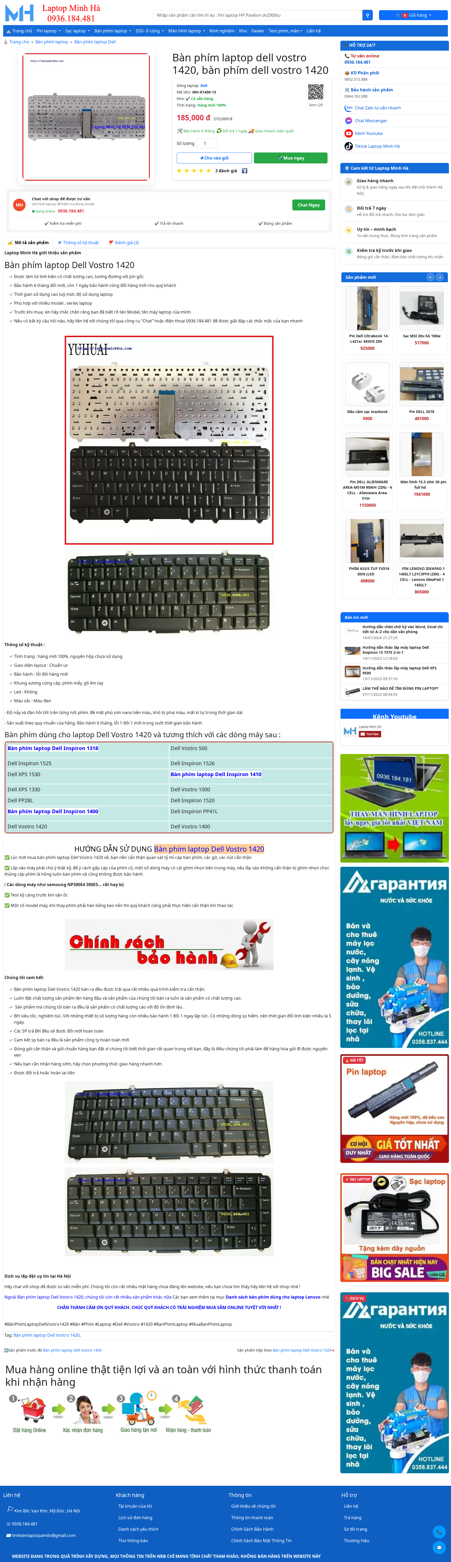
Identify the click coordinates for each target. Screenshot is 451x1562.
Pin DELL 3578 (421, 411)
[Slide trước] (430, 277)
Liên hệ (314, 31)
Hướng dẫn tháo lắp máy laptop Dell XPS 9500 (400, 670)
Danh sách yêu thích (138, 1529)
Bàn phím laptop (51, 42)
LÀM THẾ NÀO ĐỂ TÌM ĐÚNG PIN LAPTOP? (400, 688)
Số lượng (185, 143)
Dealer (257, 31)
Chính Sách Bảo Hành (252, 1529)
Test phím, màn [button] (284, 31)
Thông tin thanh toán (252, 1517)
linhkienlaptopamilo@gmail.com (44, 1535)
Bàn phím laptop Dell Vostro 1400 (72, 1350)
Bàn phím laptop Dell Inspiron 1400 (53, 811)
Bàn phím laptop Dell (95, 42)
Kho (243, 31)
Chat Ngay (309, 205)
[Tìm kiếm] (368, 15)
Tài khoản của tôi (135, 1506)
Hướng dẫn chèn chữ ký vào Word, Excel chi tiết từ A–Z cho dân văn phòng (403, 629)
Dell (203, 85)
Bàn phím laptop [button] (111, 31)
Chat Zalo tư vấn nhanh (378, 108)
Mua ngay (293, 158)
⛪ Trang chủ (19, 31)
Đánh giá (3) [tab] (126, 242)
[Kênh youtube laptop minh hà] (373, 733)
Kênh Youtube (369, 133)
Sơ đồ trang (355, 1529)
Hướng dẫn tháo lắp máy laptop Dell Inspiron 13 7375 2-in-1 (396, 650)
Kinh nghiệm (222, 31)
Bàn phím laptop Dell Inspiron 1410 (216, 774)
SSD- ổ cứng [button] (148, 31)
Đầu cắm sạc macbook (367, 411)
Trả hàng (352, 1517)
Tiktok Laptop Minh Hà (377, 146)
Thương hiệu (356, 1540)
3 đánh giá (226, 171)
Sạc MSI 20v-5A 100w (422, 335)
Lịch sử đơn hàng (135, 1517)
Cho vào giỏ (216, 158)
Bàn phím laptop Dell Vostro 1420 (47, 1335)
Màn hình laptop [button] (185, 31)
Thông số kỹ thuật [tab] (80, 242)
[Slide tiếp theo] (440, 277)
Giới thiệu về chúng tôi (253, 1506)
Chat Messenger (371, 120)
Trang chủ (19, 42)
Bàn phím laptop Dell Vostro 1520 (302, 1350)
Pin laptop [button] (47, 31)
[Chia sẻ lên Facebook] (244, 171)
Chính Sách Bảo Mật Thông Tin (261, 1540)
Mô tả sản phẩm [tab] (31, 242)
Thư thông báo (133, 1540)
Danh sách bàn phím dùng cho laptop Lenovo (273, 1297)
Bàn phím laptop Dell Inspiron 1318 (53, 748)
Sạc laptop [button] (76, 31)
